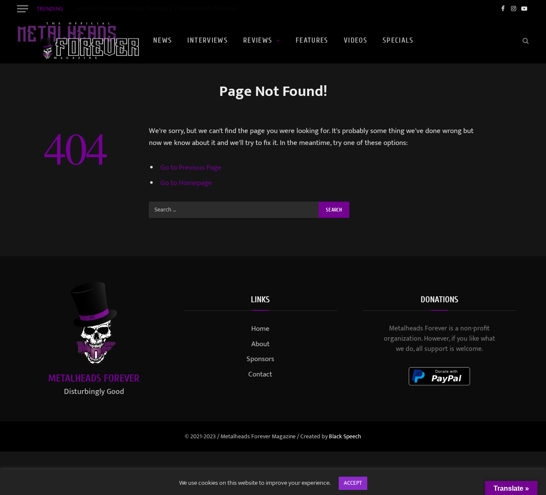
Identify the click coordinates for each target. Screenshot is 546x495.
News (162, 40)
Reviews (258, 40)
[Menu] (22, 8)
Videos (355, 40)
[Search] (525, 40)
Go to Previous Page (190, 168)
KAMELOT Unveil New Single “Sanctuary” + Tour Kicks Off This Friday (157, 8)
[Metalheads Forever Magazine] (78, 40)
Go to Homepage (186, 183)
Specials (398, 40)
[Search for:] (234, 210)
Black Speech (345, 436)
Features (312, 40)
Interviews (207, 40)
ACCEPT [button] (353, 483)
